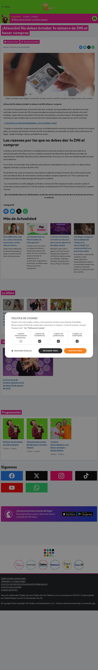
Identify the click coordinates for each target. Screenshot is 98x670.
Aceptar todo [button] (75, 351)
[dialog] (49, 335)
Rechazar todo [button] (50, 351)
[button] (21, 351)
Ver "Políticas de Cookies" (34, 328)
